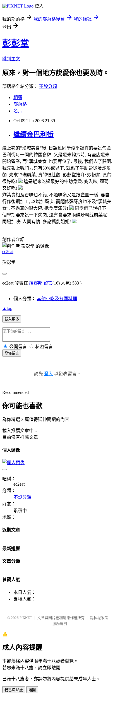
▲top (7, 308)
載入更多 (11, 319)
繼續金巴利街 (33, 134)
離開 (32, 690)
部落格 (20, 104)
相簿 (17, 97)
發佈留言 (11, 353)
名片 (17, 111)
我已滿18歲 (13, 690)
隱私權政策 (99, 618)
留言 (48, 283)
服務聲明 (59, 623)
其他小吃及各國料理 (57, 298)
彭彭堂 (15, 43)
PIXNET (26, 618)
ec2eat (7, 251)
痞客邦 (35, 283)
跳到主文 (11, 58)
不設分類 (48, 86)
